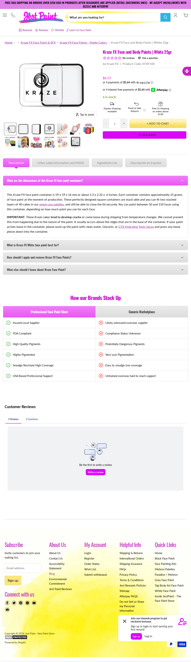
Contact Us (56, 558)
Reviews (43, 30)
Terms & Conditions (132, 580)
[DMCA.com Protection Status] (16, 638)
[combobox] (114, 17)
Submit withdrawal (95, 574)
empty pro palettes (51, 204)
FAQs (123, 569)
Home (8, 42)
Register (89, 558)
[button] (144, 82)
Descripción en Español (146, 162)
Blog (52, 573)
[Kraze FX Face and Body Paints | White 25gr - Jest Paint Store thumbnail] (10, 129)
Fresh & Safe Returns (137, 110)
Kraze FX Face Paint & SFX (38, 42)
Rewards (27, 30)
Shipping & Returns (131, 553)
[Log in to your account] (175, 15)
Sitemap (124, 590)
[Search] (165, 17)
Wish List (90, 569)
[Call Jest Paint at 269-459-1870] (13, 15)
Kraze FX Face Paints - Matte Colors (83, 42)
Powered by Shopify (15, 642)
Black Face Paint (165, 558)
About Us (55, 553)
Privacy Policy (128, 574)
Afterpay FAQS (129, 596)
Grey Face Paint (164, 580)
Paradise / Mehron (166, 574)
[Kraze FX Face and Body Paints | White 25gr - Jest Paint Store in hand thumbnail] (76, 129)
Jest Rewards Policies (133, 585)
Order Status (92, 563)
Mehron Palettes (165, 569)
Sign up (13, 580)
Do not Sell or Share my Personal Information (132, 606)
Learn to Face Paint (80, 30)
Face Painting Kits (165, 563)
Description (16, 162)
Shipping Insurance (131, 563)
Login (87, 553)
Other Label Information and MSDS (60, 162)
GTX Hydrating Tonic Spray (136, 226)
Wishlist (59, 30)
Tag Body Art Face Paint (169, 585)
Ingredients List (107, 162)
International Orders (132, 558)
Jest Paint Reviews (60, 589)
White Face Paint (165, 590)
